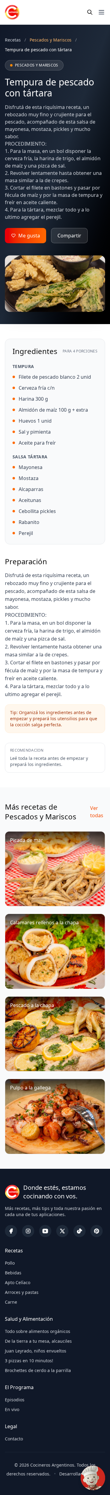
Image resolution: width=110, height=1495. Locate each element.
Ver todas (96, 812)
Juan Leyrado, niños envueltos (35, 1351)
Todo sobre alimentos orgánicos (37, 1331)
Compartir (69, 235)
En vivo (12, 1409)
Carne (11, 1302)
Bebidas (13, 1273)
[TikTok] (79, 1231)
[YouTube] (45, 1231)
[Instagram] (28, 1231)
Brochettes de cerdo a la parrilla (38, 1370)
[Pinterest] (96, 1231)
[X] (62, 1231)
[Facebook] (11, 1231)
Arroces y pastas (21, 1292)
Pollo (10, 1263)
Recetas (13, 40)
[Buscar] (90, 12)
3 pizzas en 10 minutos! (29, 1360)
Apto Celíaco (17, 1282)
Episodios (14, 1400)
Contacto (14, 1439)
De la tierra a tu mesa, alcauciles (38, 1341)
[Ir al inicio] (12, 12)
